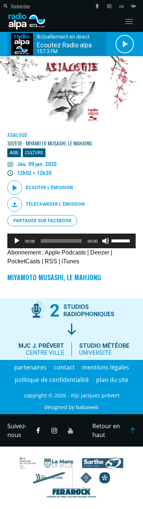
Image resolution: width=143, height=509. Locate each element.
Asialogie (17, 134)
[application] (71, 241)
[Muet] (105, 241)
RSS (51, 261)
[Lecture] (17, 241)
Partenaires (30, 367)
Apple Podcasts (65, 252)
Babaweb (87, 407)
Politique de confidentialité (52, 380)
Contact (64, 367)
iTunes (70, 261)
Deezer (99, 252)
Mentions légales (105, 367)
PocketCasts (23, 261)
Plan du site (112, 380)
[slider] (121, 240)
